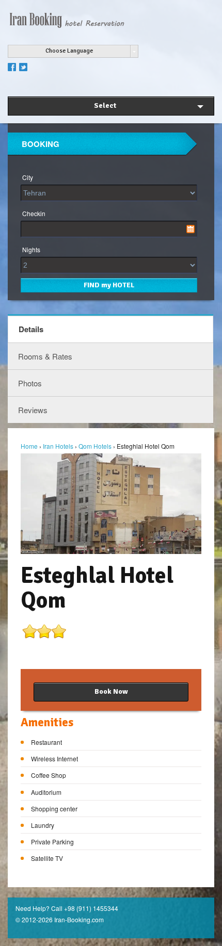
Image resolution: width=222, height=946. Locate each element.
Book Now (111, 691)
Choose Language (69, 51)
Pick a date (190, 229)
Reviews (32, 409)
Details (31, 329)
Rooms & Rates (45, 356)
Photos (30, 383)
